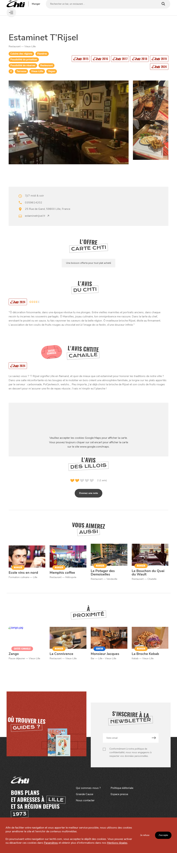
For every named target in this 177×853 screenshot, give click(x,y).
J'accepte (163, 835)
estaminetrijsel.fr (35, 216)
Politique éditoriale (122, 788)
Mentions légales (117, 843)
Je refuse (144, 835)
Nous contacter (85, 800)
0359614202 (33, 202)
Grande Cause (84, 794)
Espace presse (119, 794)
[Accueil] (16, 4)
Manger (36, 4)
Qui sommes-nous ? (88, 788)
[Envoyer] (153, 738)
